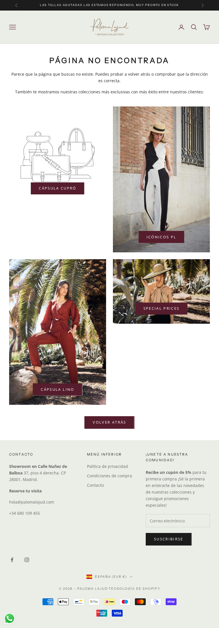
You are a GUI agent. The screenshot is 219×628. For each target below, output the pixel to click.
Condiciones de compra (109, 475)
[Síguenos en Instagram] (27, 560)
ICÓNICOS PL (162, 236)
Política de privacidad (107, 466)
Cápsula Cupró (57, 188)
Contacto (95, 485)
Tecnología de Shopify (134, 589)
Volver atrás (109, 422)
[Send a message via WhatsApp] (9, 618)
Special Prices (161, 308)
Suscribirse (168, 539)
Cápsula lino (57, 389)
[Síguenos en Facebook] (12, 560)
